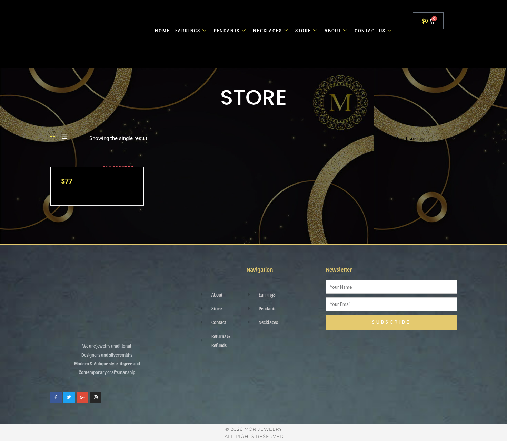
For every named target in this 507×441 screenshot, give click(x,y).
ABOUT (333, 30)
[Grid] (52, 137)
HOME (162, 30)
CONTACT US (370, 30)
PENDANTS (227, 30)
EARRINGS (187, 30)
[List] (64, 137)
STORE (303, 30)
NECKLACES (267, 30)
